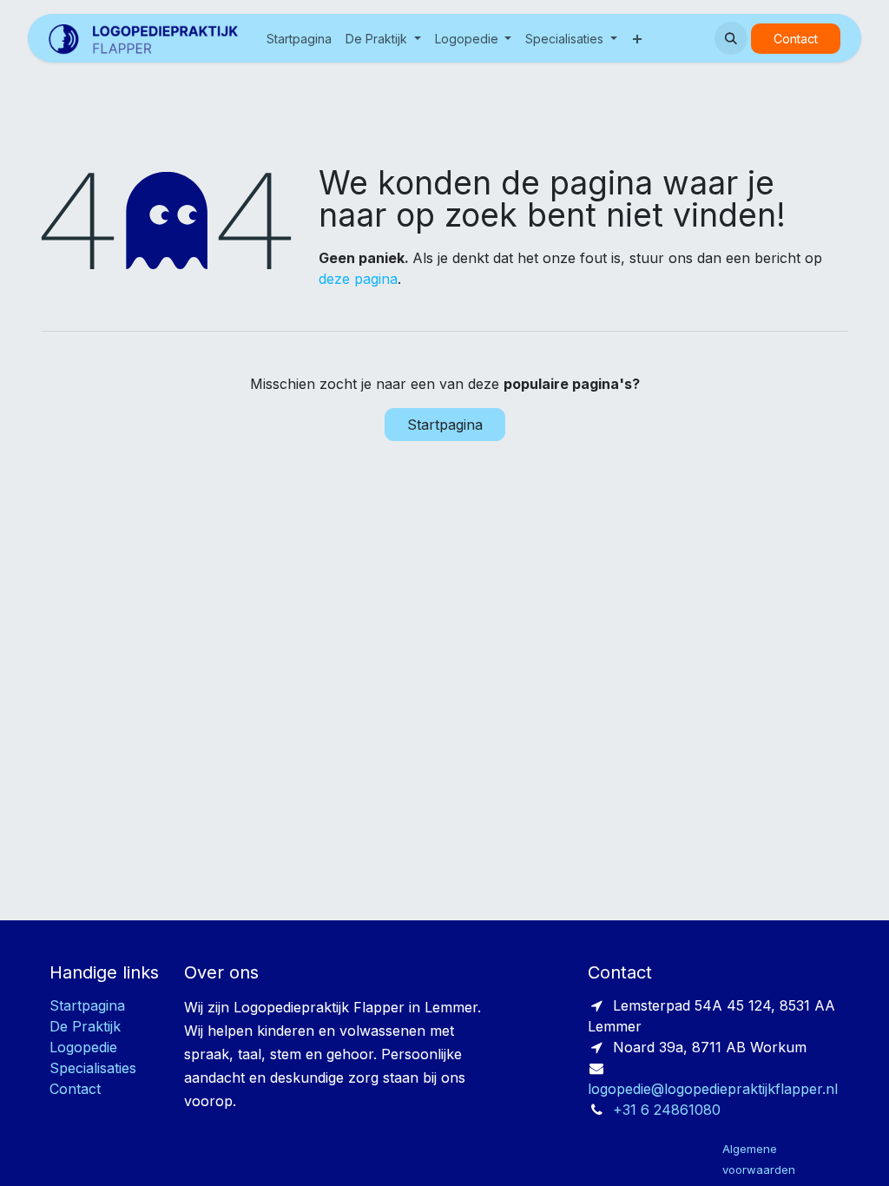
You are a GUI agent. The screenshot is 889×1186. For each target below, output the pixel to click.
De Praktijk (85, 1026)
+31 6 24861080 (667, 1109)
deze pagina (358, 278)
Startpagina (445, 424)
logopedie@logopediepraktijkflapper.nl (713, 1088)
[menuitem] (299, 39)
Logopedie (83, 1047)
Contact (796, 38)
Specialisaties (92, 1068)
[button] (730, 38)
